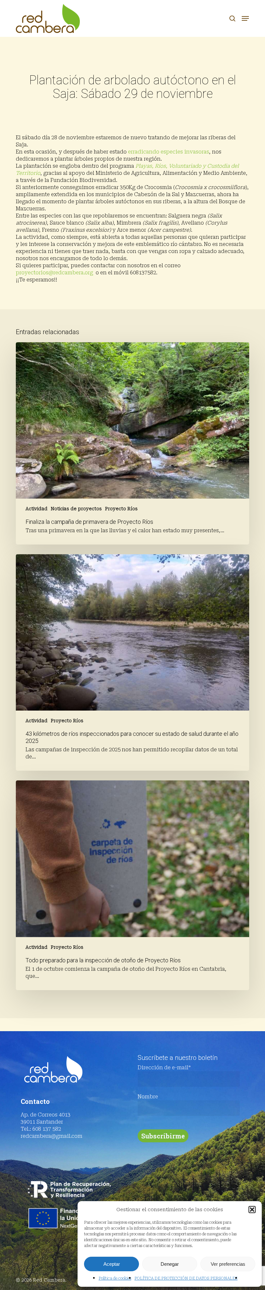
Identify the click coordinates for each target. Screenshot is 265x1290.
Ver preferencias (228, 1264)
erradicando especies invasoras (168, 152)
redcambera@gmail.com (51, 1136)
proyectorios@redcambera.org (54, 273)
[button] (252, 1209)
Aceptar (111, 1264)
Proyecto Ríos (121, 508)
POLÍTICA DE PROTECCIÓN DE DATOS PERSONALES (186, 1278)
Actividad (37, 508)
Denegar (170, 1264)
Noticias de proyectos (76, 508)
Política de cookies (115, 1278)
